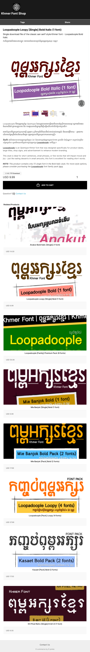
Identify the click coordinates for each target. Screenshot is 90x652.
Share (67, 22)
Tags (22, 22)
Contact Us (21, 193)
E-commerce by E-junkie (45, 649)
